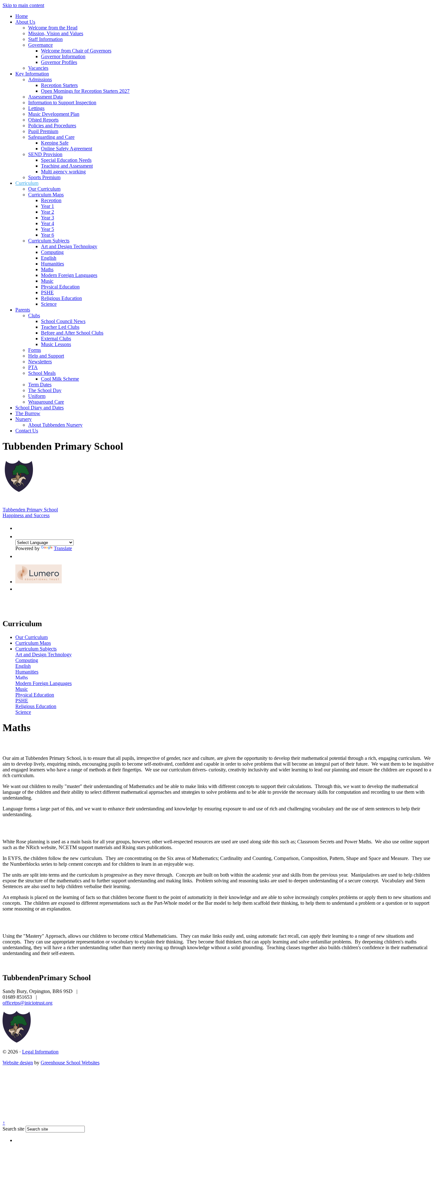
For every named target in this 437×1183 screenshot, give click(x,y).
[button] (18, 527)
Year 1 (47, 206)
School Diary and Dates (39, 407)
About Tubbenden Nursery (55, 425)
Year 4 (47, 223)
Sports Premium (44, 177)
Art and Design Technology (69, 246)
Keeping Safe (54, 143)
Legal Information (40, 1051)
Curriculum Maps (46, 194)
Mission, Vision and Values (55, 33)
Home (21, 16)
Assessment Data (45, 96)
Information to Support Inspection (62, 102)
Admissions (40, 79)
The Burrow (27, 413)
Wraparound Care (46, 402)
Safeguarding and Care (51, 137)
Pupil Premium (43, 131)
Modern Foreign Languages (69, 275)
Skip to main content (23, 5)
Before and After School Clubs (72, 332)
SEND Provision (45, 154)
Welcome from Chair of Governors (76, 50)
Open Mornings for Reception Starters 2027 (85, 91)
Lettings (36, 108)
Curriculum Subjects (48, 240)
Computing (52, 252)
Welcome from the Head (52, 27)
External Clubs (56, 338)
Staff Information (45, 39)
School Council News (63, 321)
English (48, 258)
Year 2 (47, 212)
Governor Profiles (59, 62)
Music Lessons (56, 344)
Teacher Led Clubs (60, 327)
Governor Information (63, 56)
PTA (33, 367)
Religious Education (61, 298)
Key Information (32, 73)
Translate (63, 548)
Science (49, 304)
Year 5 (47, 229)
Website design (18, 1062)
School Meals (42, 373)
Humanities (52, 263)
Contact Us (26, 430)
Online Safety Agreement (66, 148)
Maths (47, 269)
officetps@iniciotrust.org (27, 1003)
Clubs (34, 315)
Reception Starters (59, 85)
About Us (25, 22)
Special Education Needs (66, 160)
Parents (22, 309)
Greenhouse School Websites (70, 1062)
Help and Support (46, 356)
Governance (40, 45)
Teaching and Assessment (67, 166)
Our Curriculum (44, 189)
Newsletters (40, 361)
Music (47, 281)
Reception (51, 200)
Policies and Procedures (52, 125)
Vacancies (38, 68)
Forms (34, 350)
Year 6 (47, 235)
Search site (13, 1129)
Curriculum (26, 183)
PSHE (47, 292)
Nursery (23, 419)
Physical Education (60, 286)
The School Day (44, 390)
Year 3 (47, 217)
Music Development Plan (53, 114)
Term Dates (40, 384)
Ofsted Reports (43, 119)
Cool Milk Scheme (60, 379)
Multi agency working (63, 171)
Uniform (36, 396)
